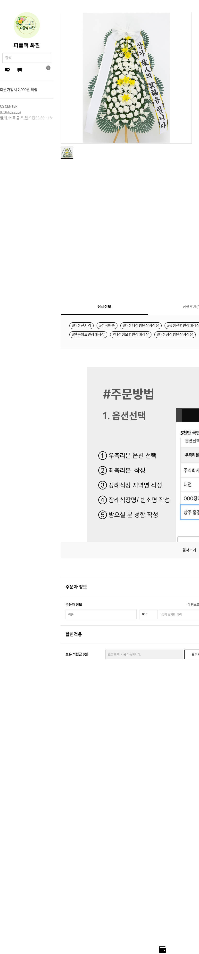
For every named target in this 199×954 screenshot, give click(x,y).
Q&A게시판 (7, 70)
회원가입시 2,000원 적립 (18, 89)
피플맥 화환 (26, 45)
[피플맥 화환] (27, 25)
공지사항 (20, 70)
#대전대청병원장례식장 (141, 325)
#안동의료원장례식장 (88, 334)
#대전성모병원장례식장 (131, 334)
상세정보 (104, 306)
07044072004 (10, 112)
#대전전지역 (81, 325)
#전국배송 (107, 325)
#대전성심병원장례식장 (175, 334)
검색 (46, 57)
